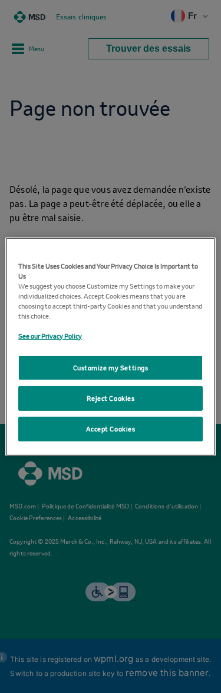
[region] (110, 346)
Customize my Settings (111, 367)
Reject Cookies (111, 398)
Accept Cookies (111, 428)
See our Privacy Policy (50, 336)
